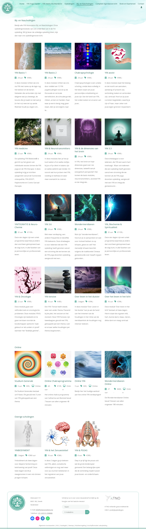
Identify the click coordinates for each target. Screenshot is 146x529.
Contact (141, 4)
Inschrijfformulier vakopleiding (97, 525)
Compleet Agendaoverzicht (106, 4)
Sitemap (71, 525)
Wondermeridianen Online (118, 356)
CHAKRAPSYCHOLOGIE (88, 48)
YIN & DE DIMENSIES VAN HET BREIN (88, 128)
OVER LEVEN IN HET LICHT (118, 271)
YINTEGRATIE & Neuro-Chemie (28, 201)
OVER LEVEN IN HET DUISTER (88, 274)
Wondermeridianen (88, 199)
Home (21, 4)
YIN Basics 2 (51, 72)
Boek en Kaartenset (128, 4)
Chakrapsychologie (84, 72)
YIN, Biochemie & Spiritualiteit (118, 201)
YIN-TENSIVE (57, 269)
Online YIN (88, 353)
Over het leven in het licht (118, 296)
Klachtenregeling (80, 525)
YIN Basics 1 (21, 72)
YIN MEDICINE (28, 121)
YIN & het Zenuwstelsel (58, 425)
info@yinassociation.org (44, 510)
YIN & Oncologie (28, 271)
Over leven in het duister (87, 296)
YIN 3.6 (58, 196)
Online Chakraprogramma (58, 358)
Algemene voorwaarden (47, 525)
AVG (57, 525)
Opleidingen (69, 4)
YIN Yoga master (33, 4)
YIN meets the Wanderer (52, 4)
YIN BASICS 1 (28, 45)
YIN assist (109, 72)
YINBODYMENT (28, 425)
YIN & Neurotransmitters (57, 148)
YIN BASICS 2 (58, 45)
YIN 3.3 (118, 121)
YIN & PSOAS (88, 422)
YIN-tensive (50, 296)
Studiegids (63, 525)
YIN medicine (21, 148)
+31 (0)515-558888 (45, 513)
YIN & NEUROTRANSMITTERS (58, 126)
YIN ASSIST (118, 45)
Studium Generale (28, 356)
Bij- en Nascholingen (85, 4)
